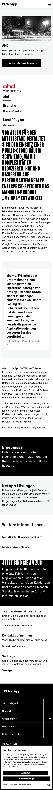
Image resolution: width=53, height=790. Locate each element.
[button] (49, 4)
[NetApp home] (11, 4)
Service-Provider (13, 111)
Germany (8, 125)
